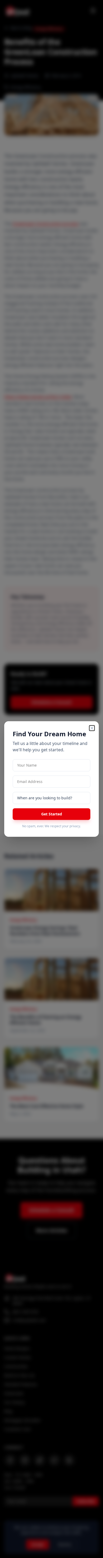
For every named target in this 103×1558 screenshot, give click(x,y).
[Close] (92, 728)
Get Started (51, 813)
